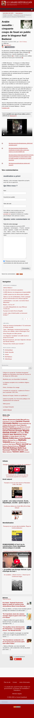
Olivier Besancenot (9, 419)
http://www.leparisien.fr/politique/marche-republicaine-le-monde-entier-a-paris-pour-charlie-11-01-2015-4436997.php (19, 150)
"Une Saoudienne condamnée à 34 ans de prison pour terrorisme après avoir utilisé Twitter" (14, 641)
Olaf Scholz (12, 444)
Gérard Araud (25, 429)
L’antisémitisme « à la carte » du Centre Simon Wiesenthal (16, 301)
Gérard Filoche (9, 431)
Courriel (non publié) (9, 197)
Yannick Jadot (18, 452)
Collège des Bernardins (10, 425)
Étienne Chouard (25, 427)
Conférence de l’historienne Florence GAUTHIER (17, 551)
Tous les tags (6, 416)
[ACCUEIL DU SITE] (17, 3)
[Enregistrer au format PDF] (3, 47)
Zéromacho (26, 452)
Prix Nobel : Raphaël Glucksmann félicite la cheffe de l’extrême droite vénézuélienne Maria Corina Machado (14, 604)
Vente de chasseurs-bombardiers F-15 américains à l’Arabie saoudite (17, 326)
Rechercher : (5, 365)
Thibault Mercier (17, 450)
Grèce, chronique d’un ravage (11, 387)
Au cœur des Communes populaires (13, 290)
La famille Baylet (14, 436)
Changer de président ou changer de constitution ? (17, 464)
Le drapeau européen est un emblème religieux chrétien (16, 383)
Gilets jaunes (6, 403)
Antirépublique (9, 350)
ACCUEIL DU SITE (8, 13)
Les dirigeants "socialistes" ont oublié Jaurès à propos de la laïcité (16, 336)
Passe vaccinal (22, 444)
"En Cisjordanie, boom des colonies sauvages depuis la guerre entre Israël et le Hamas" (14, 615)
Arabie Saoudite (9, 352)
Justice (7, 354)
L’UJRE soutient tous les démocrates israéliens (16, 294)
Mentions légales (17, 693)
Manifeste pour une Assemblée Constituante (15, 379)
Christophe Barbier (10, 423)
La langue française (8, 407)
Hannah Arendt (9, 432)
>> (30, 368)
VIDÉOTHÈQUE (7, 410)
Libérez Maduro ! (8, 287)
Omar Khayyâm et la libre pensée (12, 333)
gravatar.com (7, 214)
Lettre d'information (24, 682)
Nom (4, 190)
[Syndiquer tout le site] (17, 707)
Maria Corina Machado (22, 438)
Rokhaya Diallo (16, 448)
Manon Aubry (9, 438)
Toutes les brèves (7, 599)
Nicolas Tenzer (15, 442)
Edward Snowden (9, 427)
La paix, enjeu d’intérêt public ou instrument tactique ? (15, 314)
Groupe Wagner (22, 431)
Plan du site (7, 682)
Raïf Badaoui (8, 356)
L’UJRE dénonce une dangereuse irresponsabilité (16, 292)
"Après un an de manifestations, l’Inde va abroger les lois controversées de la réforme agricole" (16, 297)
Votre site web (7, 203)
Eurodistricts (15, 429)
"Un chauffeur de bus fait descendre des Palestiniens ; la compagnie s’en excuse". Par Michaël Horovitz (14, 628)
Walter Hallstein (7, 452)
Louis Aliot (22, 436)
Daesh (19, 425)
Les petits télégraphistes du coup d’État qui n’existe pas (15, 307)
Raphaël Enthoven (13, 446)
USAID (26, 450)
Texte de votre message (10, 224)
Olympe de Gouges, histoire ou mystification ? (15, 395)
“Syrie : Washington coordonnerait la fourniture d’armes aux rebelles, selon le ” (16, 330)
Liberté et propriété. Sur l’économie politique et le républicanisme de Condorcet (16, 399)
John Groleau (23, 41)
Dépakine (24, 425)
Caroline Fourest (22, 421)
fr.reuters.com (5, 108)
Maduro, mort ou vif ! (9, 304)
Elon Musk (17, 427)
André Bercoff (21, 419)
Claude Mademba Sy (25, 423)
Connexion (5, 702)
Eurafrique (6, 429)
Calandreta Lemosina (9, 421)
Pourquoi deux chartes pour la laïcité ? (13, 343)
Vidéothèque (8, 359)
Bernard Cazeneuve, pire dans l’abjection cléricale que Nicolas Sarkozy (17, 340)
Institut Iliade (20, 432)
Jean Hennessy (15, 434)
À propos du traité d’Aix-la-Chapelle (13, 311)
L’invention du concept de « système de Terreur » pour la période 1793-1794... (16, 391)
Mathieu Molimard (8, 440)
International (19, 13)
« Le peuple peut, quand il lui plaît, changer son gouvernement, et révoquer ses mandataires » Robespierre (17, 688)
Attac (27, 419)
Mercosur (16, 440)
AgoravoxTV (13, 115)
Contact (15, 682)
